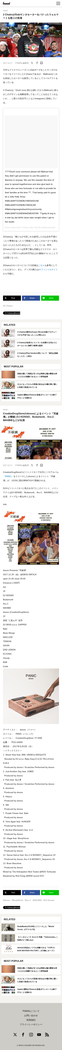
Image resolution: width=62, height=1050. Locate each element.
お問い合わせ (31, 1015)
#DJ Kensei (48, 900)
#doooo (6, 900)
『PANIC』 (8, 476)
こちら (41, 265)
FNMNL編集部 (22, 63)
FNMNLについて (31, 1011)
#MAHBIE (37, 900)
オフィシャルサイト (48, 269)
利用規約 (31, 1020)
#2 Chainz (8, 306)
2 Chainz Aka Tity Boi (31, 227)
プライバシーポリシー (31, 1024)
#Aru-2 (28, 900)
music (5, 11)
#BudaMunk (17, 900)
